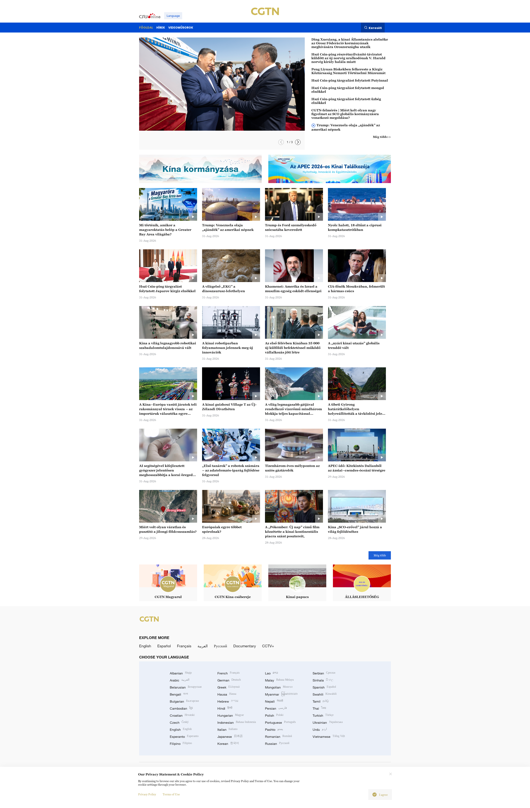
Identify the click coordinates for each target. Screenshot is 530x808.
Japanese (230, 736)
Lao (271, 673)
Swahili (325, 694)
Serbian (324, 673)
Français (184, 646)
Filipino (181, 744)
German (229, 680)
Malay (279, 680)
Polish (274, 715)
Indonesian (236, 722)
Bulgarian (184, 701)
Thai (319, 708)
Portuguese (280, 722)
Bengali (179, 694)
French (228, 673)
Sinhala (323, 680)
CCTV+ (268, 646)
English (145, 646)
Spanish (324, 687)
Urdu (320, 729)
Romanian (278, 736)
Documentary (244, 646)
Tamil (321, 701)
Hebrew (227, 701)
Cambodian (181, 708)
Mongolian (279, 687)
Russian (277, 744)
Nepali (274, 701)
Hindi (224, 708)
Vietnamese (329, 736)
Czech (179, 722)
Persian (276, 708)
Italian (227, 729)
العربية (203, 646)
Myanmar (281, 694)
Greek (228, 687)
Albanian (181, 673)
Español (164, 646)
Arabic (179, 680)
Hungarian (230, 715)
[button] (281, 142)
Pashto (274, 729)
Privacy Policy (147, 794)
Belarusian (185, 687)
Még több (380, 555)
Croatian (182, 715)
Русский (220, 646)
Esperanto (184, 736)
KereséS (375, 28)
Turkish (323, 715)
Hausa (226, 694)
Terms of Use (171, 794)
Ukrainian (328, 722)
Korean (228, 744)
